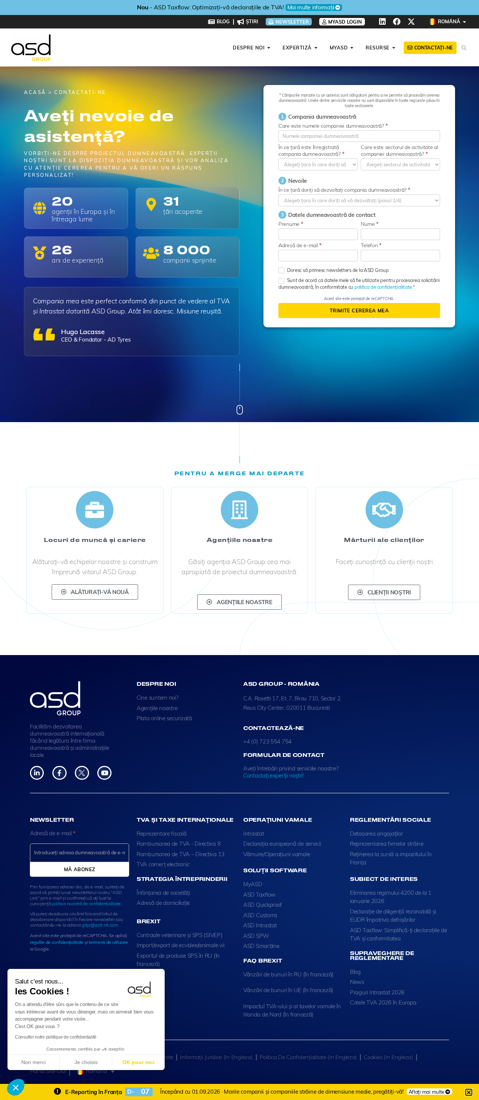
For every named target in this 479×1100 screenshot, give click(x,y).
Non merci (33, 1062)
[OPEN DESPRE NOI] (268, 48)
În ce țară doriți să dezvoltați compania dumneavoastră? (344, 190)
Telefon (371, 245)
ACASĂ (36, 92)
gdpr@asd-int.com (100, 925)
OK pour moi (138, 1062)
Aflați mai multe (427, 1091)
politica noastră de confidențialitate (86, 903)
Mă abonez (79, 869)
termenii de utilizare (108, 942)
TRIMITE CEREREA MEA (359, 310)
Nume (369, 224)
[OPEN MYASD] (352, 48)
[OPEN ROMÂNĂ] (464, 21)
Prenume (290, 224)
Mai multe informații (337, 7)
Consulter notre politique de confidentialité (56, 1037)
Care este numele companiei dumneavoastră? (332, 125)
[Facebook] (396, 21)
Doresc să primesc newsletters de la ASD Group (337, 270)
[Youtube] (104, 773)
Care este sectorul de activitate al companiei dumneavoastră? (399, 150)
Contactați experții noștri (272, 775)
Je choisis (86, 1062)
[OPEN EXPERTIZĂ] (316, 48)
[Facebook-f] (59, 773)
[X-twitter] (411, 21)
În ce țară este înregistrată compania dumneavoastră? (311, 150)
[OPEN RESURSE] (393, 48)
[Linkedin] (382, 21)
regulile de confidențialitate (56, 942)
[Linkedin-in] (37, 773)
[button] (16, 1087)
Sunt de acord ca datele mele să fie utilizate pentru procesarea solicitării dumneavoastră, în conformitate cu (358, 283)
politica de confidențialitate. (383, 287)
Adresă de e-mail (299, 245)
